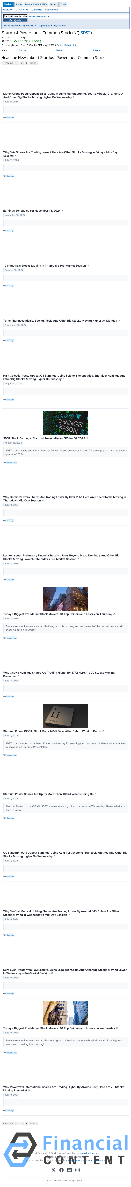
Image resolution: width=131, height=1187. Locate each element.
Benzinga (10, 117)
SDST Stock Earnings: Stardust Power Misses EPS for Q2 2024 (45, 438)
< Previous (8, 62)
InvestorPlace (12, 462)
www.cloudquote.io (89, 1153)
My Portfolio (60, 25)
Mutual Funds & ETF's (36, 4)
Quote (22, 50)
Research (98, 50)
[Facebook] (61, 1170)
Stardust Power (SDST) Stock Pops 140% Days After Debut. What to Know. (53, 731)
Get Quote (15, 20)
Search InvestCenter (38, 16)
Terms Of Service (96, 1160)
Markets (8, 4)
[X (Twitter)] (53, 1170)
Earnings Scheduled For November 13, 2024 (33, 210)
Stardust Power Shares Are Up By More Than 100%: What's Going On (50, 794)
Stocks (19, 4)
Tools (63, 4)
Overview (7, 9)
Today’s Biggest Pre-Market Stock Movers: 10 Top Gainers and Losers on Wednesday (60, 1028)
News (59, 50)
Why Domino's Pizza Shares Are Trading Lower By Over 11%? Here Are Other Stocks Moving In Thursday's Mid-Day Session (64, 498)
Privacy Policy (75, 1160)
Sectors (54, 4)
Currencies (37, 9)
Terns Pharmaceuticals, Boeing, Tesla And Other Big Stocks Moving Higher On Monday (61, 320)
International (51, 9)
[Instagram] (77, 1170)
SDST (86, 32)
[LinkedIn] (69, 1170)
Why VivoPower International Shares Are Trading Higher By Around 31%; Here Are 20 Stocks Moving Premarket (63, 1088)
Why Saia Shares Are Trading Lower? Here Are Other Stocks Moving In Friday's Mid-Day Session (60, 153)
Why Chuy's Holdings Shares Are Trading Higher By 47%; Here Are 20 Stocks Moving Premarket (59, 674)
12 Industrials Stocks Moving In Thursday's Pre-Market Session (46, 265)
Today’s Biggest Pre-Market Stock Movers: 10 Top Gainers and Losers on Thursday (59, 614)
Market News (22, 9)
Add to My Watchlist (66, 45)
